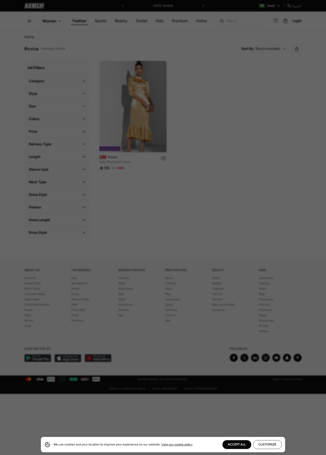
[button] (163, 227)
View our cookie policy (176, 444)
